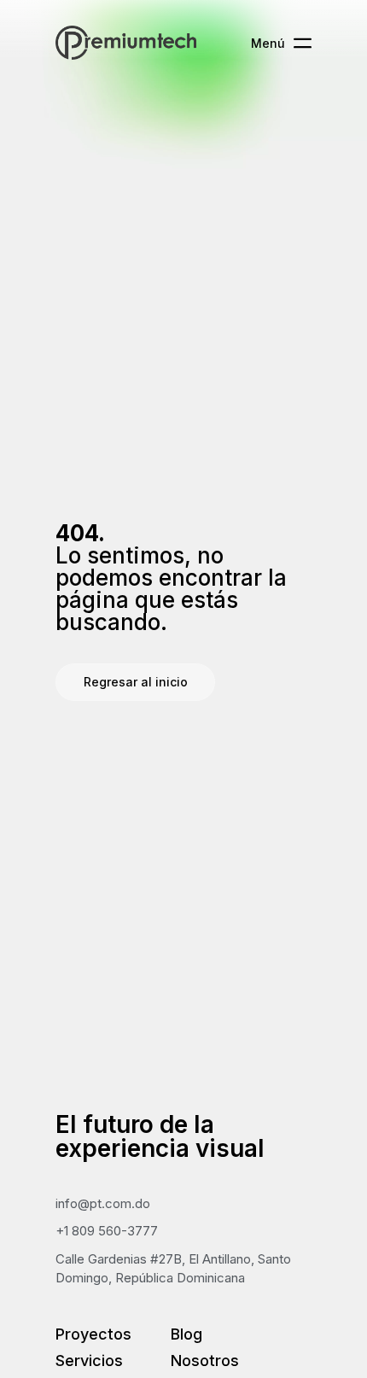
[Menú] (303, 43)
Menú (268, 43)
